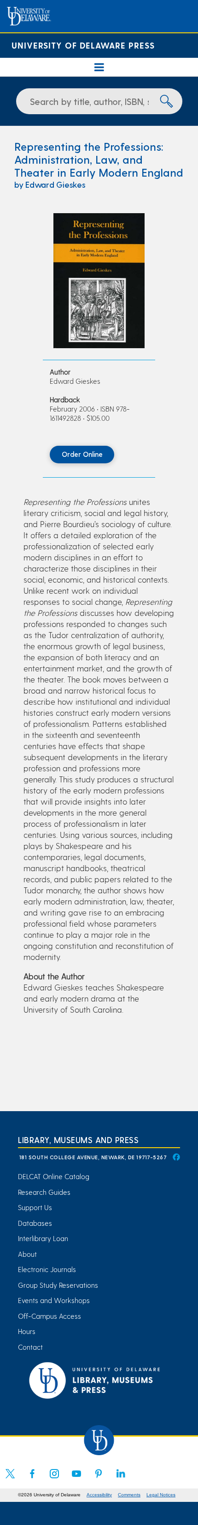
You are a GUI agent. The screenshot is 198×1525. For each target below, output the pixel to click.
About (27, 1254)
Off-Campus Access (49, 1316)
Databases (35, 1223)
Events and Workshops (54, 1300)
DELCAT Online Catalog (53, 1176)
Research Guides (44, 1192)
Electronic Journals (47, 1269)
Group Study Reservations (58, 1285)
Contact (30, 1347)
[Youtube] (76, 1479)
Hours (26, 1331)
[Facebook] (32, 1479)
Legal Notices (160, 1494)
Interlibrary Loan (43, 1238)
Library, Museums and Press (78, 1139)
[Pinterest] (98, 1479)
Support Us (35, 1207)
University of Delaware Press (83, 45)
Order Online (82, 454)
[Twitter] (10, 1479)
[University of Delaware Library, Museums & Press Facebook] (176, 1157)
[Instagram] (54, 1479)
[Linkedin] (121, 1479)
